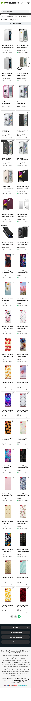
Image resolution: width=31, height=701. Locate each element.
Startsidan (3, 16)
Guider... (15, 642)
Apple (16, 16)
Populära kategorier (15, 632)
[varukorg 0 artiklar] (28, 2)
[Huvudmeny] (2, 7)
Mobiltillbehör (10, 16)
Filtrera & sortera (16, 23)
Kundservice (15, 627)
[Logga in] (25, 2)
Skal (29, 16)
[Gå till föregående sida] (11, 616)
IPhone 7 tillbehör (23, 16)
